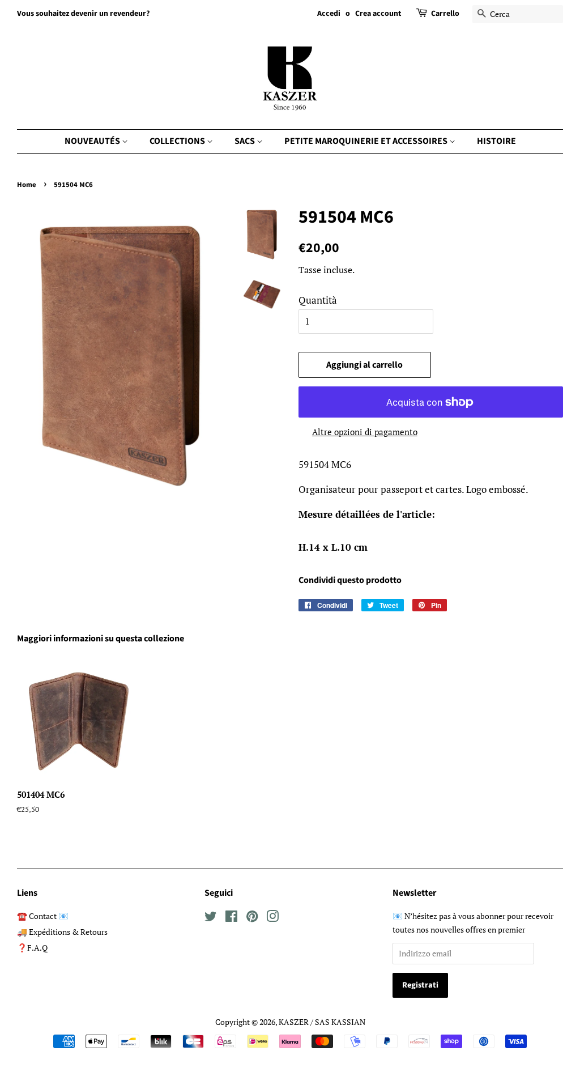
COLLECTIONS (178, 141)
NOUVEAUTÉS (93, 141)
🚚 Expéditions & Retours (62, 931)
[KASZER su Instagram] (272, 918)
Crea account (378, 13)
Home (26, 185)
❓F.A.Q (32, 947)
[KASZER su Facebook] (231, 918)
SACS (245, 141)
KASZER (294, 1021)
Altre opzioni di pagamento (364, 431)
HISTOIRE (496, 141)
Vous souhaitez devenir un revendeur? (83, 13)
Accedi (328, 13)
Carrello (445, 13)
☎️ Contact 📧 (43, 915)
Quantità (317, 300)
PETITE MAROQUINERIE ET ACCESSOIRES (366, 141)
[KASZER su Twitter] (210, 918)
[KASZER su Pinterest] (252, 918)
